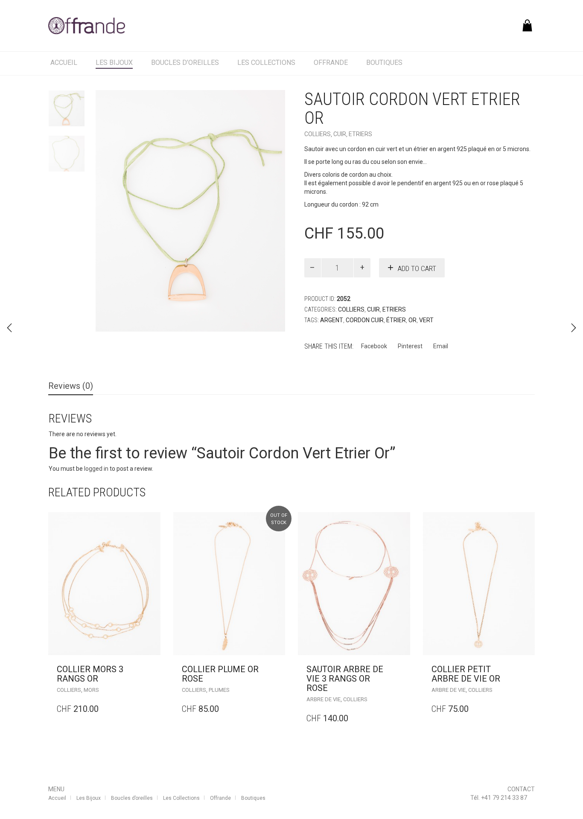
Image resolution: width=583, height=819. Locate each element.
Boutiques (384, 62)
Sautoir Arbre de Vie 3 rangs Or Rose (344, 678)
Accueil (63, 62)
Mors (91, 690)
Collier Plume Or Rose (220, 674)
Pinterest (410, 346)
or (412, 320)
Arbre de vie (323, 699)
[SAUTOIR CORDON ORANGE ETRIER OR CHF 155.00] (9, 327)
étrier (396, 320)
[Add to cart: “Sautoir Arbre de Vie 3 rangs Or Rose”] (401, 669)
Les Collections (266, 62)
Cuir (339, 134)
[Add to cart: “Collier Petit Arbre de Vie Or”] (526, 669)
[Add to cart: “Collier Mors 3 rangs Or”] (151, 669)
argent (331, 320)
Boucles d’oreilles (185, 62)
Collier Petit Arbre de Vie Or (465, 674)
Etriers (360, 134)
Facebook (374, 346)
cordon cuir (365, 320)
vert (426, 320)
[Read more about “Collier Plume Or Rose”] (276, 669)
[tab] (70, 386)
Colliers (317, 134)
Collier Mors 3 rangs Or (90, 674)
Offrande (331, 62)
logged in (96, 468)
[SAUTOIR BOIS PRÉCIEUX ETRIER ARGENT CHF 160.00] (573, 327)
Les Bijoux (114, 62)
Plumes (219, 690)
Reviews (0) (70, 386)
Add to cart (417, 268)
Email (440, 346)
